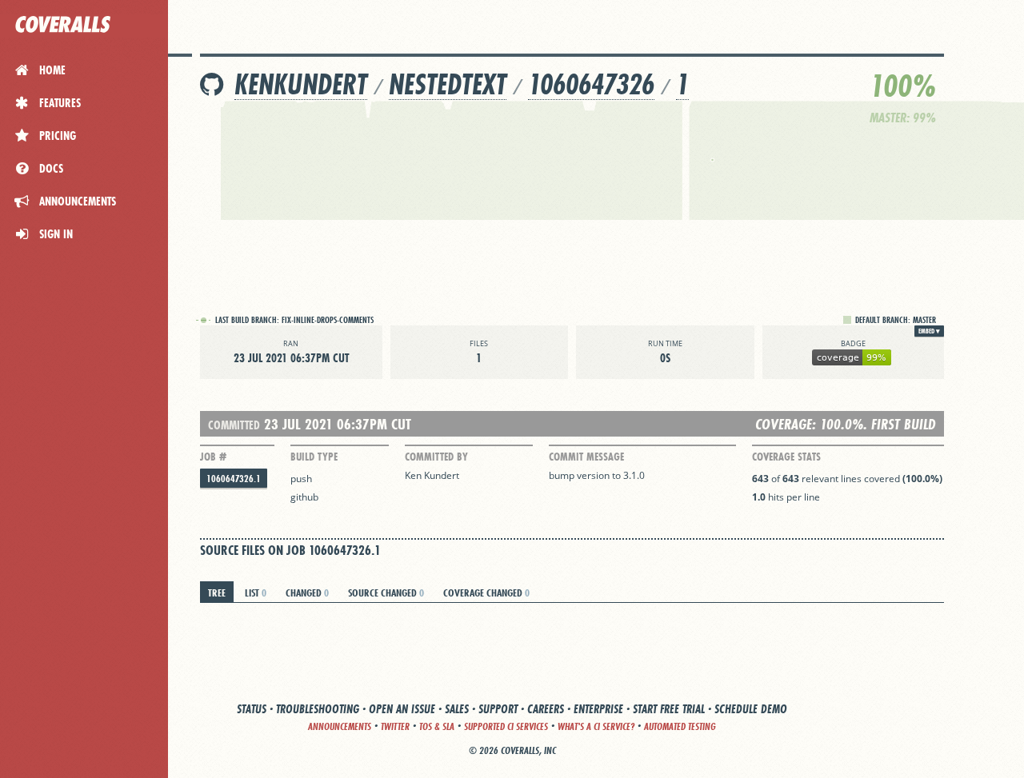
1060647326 (591, 84)
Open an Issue (402, 708)
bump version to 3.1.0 (597, 475)
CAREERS (545, 708)
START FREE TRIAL (669, 708)
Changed (307, 592)
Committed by (436, 457)
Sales (457, 708)
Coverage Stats (786, 457)
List (255, 592)
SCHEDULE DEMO (750, 708)
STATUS (251, 708)
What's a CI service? (596, 726)
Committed (234, 425)
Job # (213, 457)
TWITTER (395, 726)
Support (498, 708)
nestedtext (447, 84)
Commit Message (586, 457)
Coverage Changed (486, 592)
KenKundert (300, 84)
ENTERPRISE (598, 708)
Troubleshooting (317, 708)
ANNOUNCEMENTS (339, 726)
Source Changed (386, 592)
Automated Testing (680, 726)
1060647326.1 (233, 478)
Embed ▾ (929, 331)
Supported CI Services (506, 726)
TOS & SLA (436, 726)
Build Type (314, 457)
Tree (217, 592)
